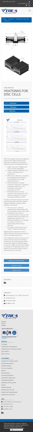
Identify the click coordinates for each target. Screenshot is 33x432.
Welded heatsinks (6, 387)
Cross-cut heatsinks (6, 368)
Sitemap (3, 321)
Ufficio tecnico (5, 354)
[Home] (16, 316)
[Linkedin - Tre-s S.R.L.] (29, 1)
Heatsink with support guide (9, 392)
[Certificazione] (16, 333)
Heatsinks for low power (8, 394)
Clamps (3, 385)
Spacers (3, 370)
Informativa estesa (17, 429)
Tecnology (4, 344)
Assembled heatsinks (7, 375)
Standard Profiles (6, 366)
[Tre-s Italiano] (26, 5)
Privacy (3, 323)
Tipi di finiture (5, 351)
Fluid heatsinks (5, 373)
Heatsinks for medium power (9, 361)
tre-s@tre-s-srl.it (10, 303)
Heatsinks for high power (8, 378)
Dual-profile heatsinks (7, 363)
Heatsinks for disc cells (7, 390)
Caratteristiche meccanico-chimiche (11, 349)
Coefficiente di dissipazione (9, 346)
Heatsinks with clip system (8, 382)
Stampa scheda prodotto (17, 260)
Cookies (3, 325)
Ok (11, 429)
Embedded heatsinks (7, 380)
